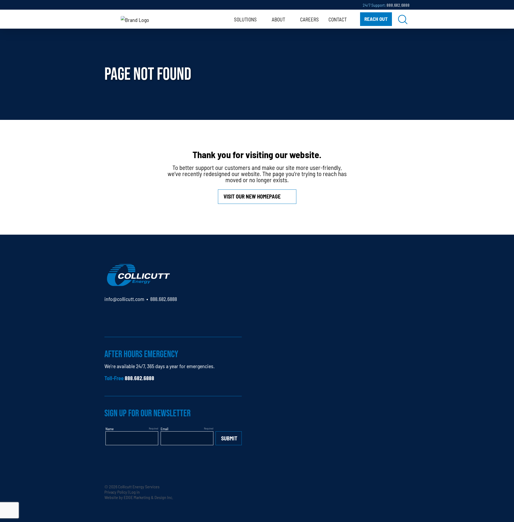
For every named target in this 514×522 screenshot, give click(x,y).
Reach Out (376, 18)
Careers (309, 19)
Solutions (245, 19)
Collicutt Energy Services (139, 486)
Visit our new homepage (252, 196)
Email (164, 428)
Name (109, 428)
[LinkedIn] (108, 314)
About (278, 19)
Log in (134, 491)
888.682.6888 (398, 4)
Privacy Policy (115, 491)
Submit (229, 438)
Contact (337, 19)
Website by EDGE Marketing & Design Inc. (138, 497)
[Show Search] (403, 19)
